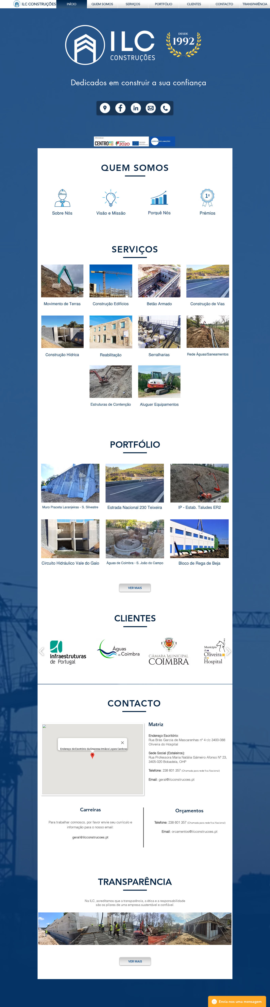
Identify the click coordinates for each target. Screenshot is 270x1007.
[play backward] (41, 651)
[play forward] (228, 651)
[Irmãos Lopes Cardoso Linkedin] (136, 108)
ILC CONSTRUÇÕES (39, 4)
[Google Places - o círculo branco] (105, 108)
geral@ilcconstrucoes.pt (176, 779)
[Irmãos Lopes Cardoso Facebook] (120, 108)
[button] (67, 651)
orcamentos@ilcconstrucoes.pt (194, 831)
